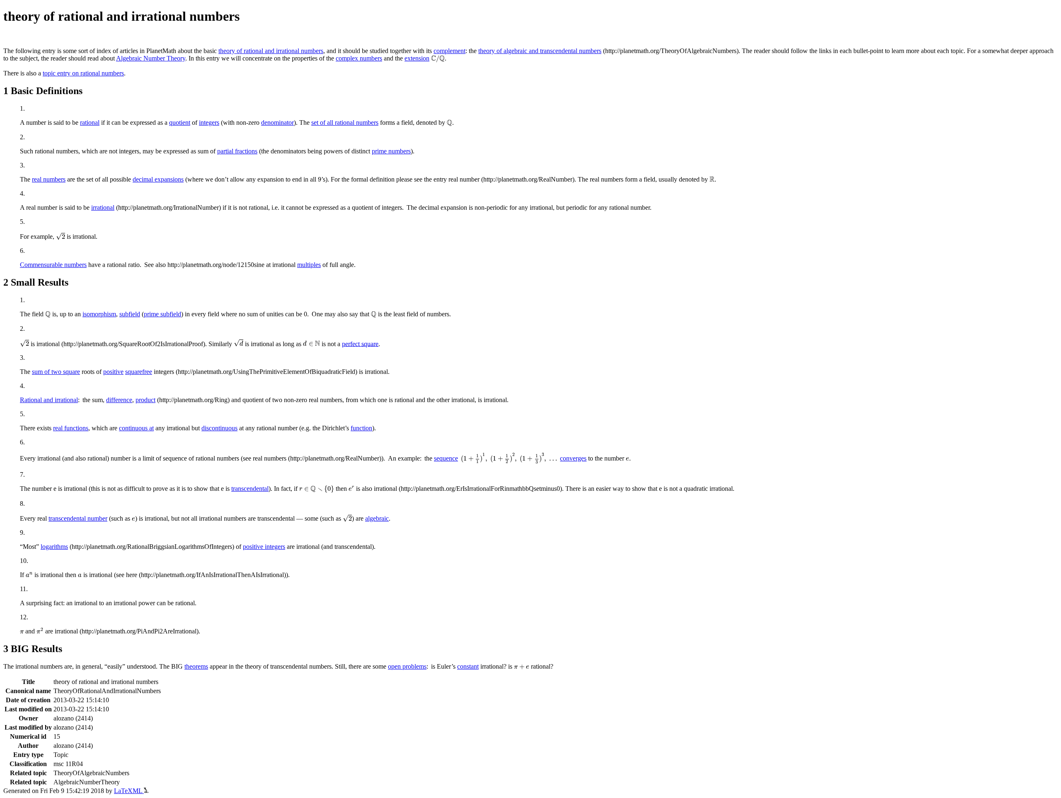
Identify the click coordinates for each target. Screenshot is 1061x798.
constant (468, 666)
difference (119, 399)
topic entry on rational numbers (83, 73)
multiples (309, 264)
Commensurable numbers (53, 264)
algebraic (377, 518)
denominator (277, 122)
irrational (102, 207)
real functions (70, 428)
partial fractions (237, 151)
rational (89, 122)
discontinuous (219, 428)
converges (573, 458)
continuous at (136, 428)
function (361, 428)
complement (449, 50)
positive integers (264, 546)
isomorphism (99, 314)
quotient (179, 122)
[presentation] (438, 59)
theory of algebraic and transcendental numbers (539, 50)
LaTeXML (129, 790)
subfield (129, 314)
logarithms (54, 546)
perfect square (360, 343)
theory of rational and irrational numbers (270, 50)
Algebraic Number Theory (150, 58)
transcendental (250, 488)
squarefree (138, 371)
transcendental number (77, 518)
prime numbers (391, 151)
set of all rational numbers (344, 122)
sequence (446, 458)
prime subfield (162, 314)
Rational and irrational (49, 399)
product (145, 399)
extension (417, 58)
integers (209, 122)
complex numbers (359, 58)
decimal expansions (158, 179)
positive (113, 371)
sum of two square (56, 371)
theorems (196, 666)
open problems (407, 666)
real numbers (48, 179)
